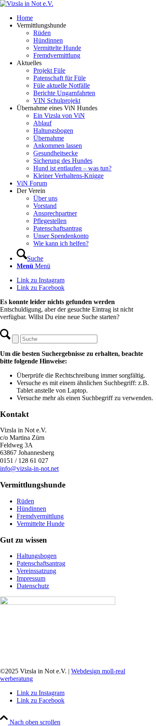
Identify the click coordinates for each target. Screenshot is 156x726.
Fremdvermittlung (40, 516)
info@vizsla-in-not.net (29, 468)
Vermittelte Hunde (40, 523)
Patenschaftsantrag (41, 563)
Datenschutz (33, 585)
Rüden (25, 501)
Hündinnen (31, 508)
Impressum (31, 578)
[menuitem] (86, 18)
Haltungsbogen (37, 555)
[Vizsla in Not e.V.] (26, 3)
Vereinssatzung (36, 570)
